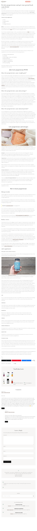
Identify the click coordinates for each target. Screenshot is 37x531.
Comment (5, 435)
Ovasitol (9, 505)
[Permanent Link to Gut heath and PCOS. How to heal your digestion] (28, 384)
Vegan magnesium (10, 509)
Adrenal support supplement (18, 239)
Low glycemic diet (9, 205)
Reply (3, 408)
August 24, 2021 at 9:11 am (9, 412)
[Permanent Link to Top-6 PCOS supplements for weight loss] (8, 384)
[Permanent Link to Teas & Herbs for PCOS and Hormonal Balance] (18, 384)
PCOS (28, 31)
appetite (3, 85)
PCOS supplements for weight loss (22, 215)
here (11, 29)
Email (4, 451)
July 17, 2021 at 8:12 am (5, 392)
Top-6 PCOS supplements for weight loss (8, 381)
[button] (36, 1)
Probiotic (11, 513)
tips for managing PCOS (14, 46)
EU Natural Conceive (12, 275)
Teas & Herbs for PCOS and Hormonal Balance (18, 380)
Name (4, 446)
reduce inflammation (8, 246)
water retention (31, 78)
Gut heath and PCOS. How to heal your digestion (29, 380)
